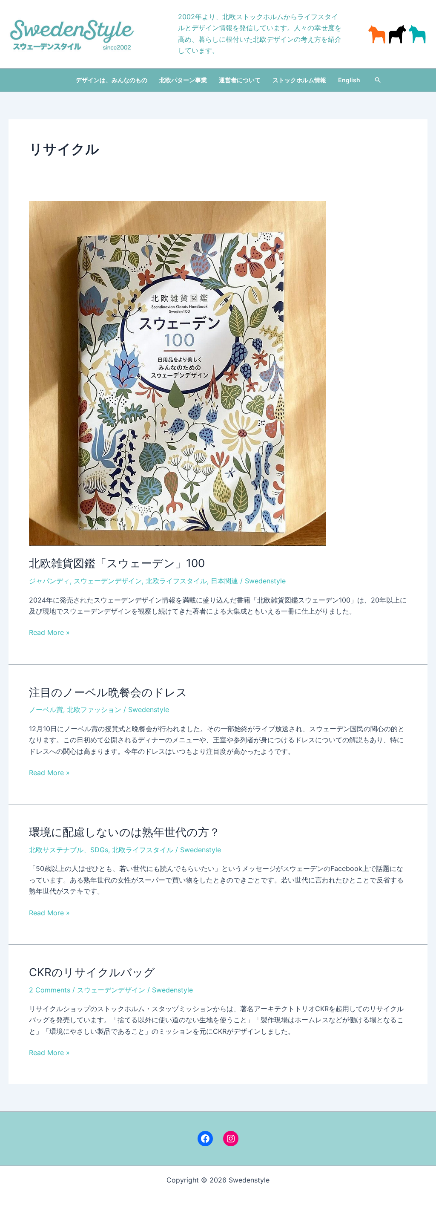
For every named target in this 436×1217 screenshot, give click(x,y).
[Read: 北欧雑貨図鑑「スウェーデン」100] (177, 373)
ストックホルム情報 (299, 80)
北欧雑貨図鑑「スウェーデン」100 (117, 563)
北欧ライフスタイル (176, 581)
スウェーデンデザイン (108, 581)
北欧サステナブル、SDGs (68, 849)
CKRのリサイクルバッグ (92, 972)
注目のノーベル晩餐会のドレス (108, 692)
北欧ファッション (94, 709)
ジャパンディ (49, 581)
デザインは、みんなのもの (111, 80)
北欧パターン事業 (183, 80)
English (349, 80)
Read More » (49, 633)
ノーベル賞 (46, 709)
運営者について (240, 80)
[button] (378, 80)
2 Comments (49, 990)
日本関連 (224, 581)
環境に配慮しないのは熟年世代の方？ (124, 832)
